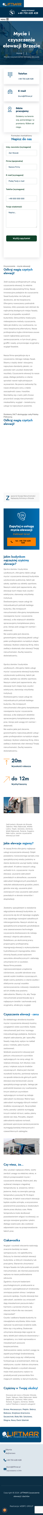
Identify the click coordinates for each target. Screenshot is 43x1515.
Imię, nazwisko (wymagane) (18, 147)
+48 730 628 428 (28, 13)
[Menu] (4, 19)
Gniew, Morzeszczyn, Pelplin (16, 1409)
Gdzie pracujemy (22, 110)
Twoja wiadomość (14, 207)
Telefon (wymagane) (15, 189)
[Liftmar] (12, 4)
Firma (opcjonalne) (14, 161)
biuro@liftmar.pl (25, 96)
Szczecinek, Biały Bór (13, 1416)
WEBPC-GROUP (26, 1506)
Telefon (22, 73)
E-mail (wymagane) (14, 175)
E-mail (22, 90)
